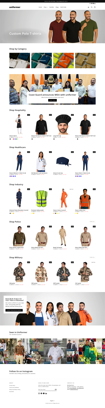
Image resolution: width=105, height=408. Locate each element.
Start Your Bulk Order (14, 310)
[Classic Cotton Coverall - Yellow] (57, 213)
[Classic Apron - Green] (16, 139)
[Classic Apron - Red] (13, 139)
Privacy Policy (12, 385)
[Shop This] (52, 89)
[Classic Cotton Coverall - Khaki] (58, 213)
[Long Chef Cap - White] (55, 139)
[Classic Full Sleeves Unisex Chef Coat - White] (33, 139)
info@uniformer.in (74, 389)
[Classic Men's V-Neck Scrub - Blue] (76, 176)
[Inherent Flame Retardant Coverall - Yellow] (11, 213)
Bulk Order (63, 7)
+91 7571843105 (72, 387)
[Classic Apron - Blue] (15, 139)
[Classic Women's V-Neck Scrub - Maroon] (11, 176)
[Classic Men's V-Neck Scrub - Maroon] (77, 176)
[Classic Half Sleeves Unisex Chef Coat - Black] (77, 139)
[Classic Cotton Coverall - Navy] (55, 213)
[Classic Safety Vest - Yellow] (76, 213)
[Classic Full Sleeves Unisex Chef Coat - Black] (32, 139)
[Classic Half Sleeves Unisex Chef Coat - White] (76, 139)
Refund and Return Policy (14, 389)
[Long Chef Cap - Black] (54, 139)
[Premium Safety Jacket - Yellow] (32, 213)
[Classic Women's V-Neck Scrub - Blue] (10, 176)
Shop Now (14, 39)
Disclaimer (11, 391)
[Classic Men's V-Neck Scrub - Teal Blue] (79, 176)
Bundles (52, 7)
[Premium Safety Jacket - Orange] (33, 213)
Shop (45, 7)
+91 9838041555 (80, 387)
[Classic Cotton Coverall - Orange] (54, 213)
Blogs (57, 7)
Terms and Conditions (14, 387)
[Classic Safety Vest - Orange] (77, 213)
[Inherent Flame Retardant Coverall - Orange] (13, 213)
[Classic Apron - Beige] (18, 139)
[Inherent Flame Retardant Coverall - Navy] (10, 213)
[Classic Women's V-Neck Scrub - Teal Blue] (13, 176)
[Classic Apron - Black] (10, 139)
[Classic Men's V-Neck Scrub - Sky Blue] (80, 176)
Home (40, 7)
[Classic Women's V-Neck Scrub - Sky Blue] (15, 176)
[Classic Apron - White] (11, 139)
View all (92, 221)
